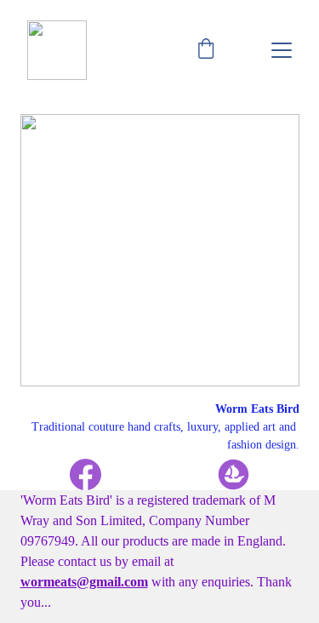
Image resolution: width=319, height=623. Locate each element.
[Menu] (281, 50)
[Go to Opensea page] (233, 474)
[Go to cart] (206, 50)
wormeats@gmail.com (84, 581)
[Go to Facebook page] (94, 474)
